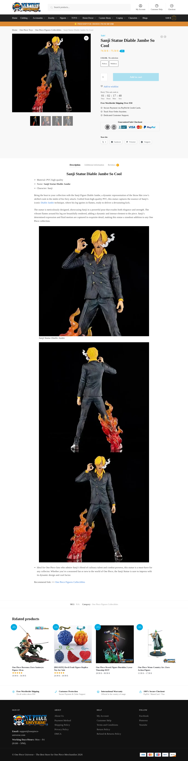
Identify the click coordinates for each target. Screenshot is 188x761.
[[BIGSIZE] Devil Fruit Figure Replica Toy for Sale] (73, 644)
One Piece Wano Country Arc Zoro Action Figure (154, 668)
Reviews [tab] (111, 165)
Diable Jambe (47, 202)
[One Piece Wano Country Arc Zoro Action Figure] (157, 644)
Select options (31, 682)
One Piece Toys (26, 30)
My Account (140, 9)
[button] (86, 38)
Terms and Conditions (107, 725)
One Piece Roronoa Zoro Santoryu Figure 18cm (27, 668)
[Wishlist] (46, 629)
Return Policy (103, 729)
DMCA (58, 734)
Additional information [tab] (94, 165)
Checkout (171, 9)
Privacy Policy (62, 729)
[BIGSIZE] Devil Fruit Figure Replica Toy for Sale (71, 668)
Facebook (144, 716)
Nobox (104, 64)
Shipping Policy (62, 725)
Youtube (143, 725)
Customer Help (157, 9)
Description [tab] (75, 165)
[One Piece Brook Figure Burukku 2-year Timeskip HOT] (115, 644)
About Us (59, 716)
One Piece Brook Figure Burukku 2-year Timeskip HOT (114, 668)
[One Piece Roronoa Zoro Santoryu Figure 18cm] (31, 644)
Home (14, 30)
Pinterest (143, 720)
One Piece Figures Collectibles (48, 30)
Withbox (114, 64)
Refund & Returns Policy (109, 734)
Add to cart (136, 77)
